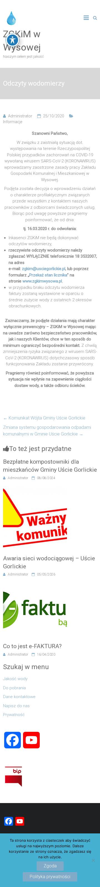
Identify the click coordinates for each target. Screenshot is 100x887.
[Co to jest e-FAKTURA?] (35, 585)
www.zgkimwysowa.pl (42, 281)
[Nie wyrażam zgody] (93, 860)
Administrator (20, 116)
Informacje (12, 122)
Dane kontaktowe (19, 696)
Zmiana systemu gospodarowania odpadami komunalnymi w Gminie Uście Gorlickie (47, 431)
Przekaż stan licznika (48, 275)
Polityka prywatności (50, 876)
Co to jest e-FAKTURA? (32, 646)
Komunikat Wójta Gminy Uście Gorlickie (44, 418)
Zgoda (50, 865)
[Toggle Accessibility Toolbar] (12, 40)
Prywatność (14, 714)
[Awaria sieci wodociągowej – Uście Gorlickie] (35, 489)
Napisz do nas (16, 705)
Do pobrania (14, 687)
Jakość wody (15, 678)
